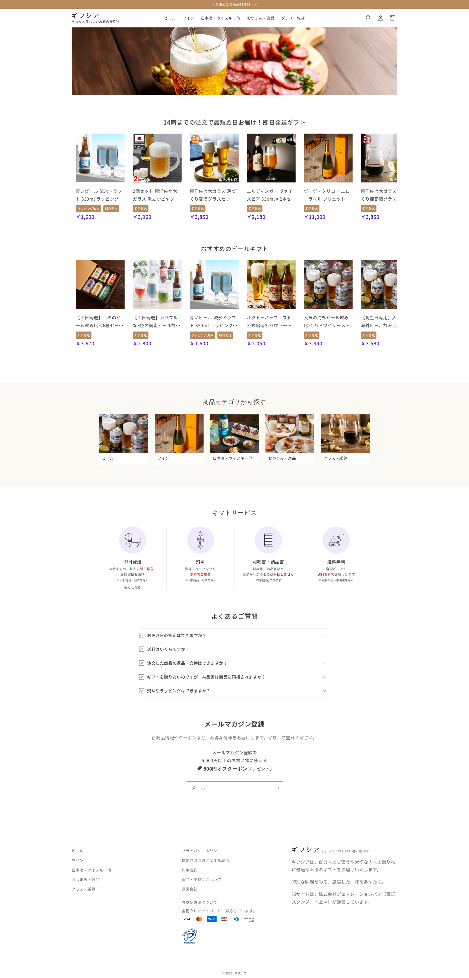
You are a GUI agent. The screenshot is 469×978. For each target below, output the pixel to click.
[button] (369, 18)
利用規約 (189, 869)
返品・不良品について (201, 879)
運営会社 (189, 889)
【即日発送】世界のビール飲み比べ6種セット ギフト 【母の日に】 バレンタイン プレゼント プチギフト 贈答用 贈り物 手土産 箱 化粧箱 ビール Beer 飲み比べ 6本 (100, 321)
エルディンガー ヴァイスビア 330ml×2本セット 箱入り (270, 195)
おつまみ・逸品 (85, 879)
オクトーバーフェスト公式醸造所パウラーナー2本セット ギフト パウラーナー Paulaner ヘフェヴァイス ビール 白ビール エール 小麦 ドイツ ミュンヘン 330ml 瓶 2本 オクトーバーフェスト (271, 321)
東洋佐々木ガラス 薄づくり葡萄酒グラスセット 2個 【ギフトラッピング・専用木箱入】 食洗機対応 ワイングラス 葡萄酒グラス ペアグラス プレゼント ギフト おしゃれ (385, 195)
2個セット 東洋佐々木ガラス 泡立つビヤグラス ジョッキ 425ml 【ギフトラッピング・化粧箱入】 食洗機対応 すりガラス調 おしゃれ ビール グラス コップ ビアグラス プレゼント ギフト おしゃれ (157, 195)
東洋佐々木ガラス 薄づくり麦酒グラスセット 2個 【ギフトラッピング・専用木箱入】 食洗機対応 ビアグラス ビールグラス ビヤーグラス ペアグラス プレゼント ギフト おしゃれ (213, 195)
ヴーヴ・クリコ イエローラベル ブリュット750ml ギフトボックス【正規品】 (327, 195)
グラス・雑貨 (84, 889)
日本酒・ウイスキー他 (91, 869)
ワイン (78, 860)
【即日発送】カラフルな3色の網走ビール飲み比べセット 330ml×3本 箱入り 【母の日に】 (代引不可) (156, 321)
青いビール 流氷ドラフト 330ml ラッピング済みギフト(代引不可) (99, 195)
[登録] (277, 787)
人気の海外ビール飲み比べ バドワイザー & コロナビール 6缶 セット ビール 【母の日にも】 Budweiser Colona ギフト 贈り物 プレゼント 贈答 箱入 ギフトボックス (327, 321)
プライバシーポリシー (201, 850)
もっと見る (132, 587)
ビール (78, 850)
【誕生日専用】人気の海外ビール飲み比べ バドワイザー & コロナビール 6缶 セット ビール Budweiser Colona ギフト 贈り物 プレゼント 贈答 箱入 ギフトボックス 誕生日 (384, 321)
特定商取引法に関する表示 (205, 860)
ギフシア (240, 973)
